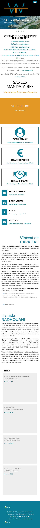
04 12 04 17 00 (8, 474)
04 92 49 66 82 (8, 443)
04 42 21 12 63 (8, 381)
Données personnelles (23, 516)
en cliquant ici (27, 70)
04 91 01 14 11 (8, 412)
